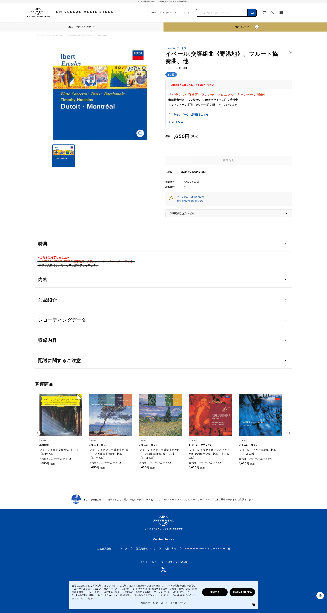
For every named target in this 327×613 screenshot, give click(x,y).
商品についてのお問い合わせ (192, 200)
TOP (320, 596)
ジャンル (176, 12)
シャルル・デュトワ (59, 35)
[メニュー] (281, 12)
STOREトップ (42, 35)
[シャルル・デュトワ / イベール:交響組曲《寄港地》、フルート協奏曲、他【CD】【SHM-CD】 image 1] (100, 93)
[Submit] (252, 13)
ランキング (188, 12)
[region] (82, 27)
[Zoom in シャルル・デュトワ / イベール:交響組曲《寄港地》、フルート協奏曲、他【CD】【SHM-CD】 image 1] (140, 133)
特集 (167, 12)
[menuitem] (100, 170)
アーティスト (156, 12)
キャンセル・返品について (191, 196)
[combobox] (226, 12)
